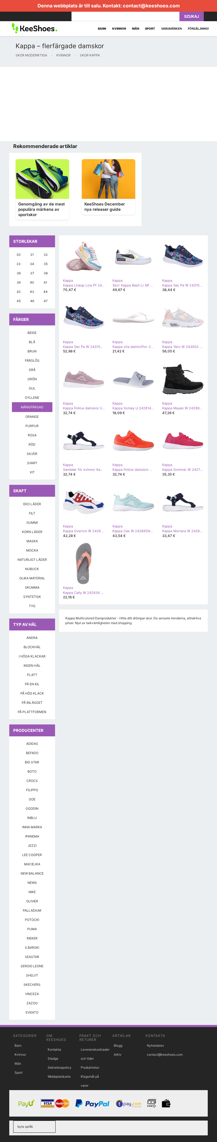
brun (32, 351)
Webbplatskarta (59, 1076)
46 (32, 301)
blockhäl (32, 647)
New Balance (32, 873)
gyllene (32, 398)
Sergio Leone (32, 966)
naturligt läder (32, 560)
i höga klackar (32, 656)
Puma (32, 929)
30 (18, 255)
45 (19, 301)
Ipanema (32, 836)
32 (46, 255)
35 (46, 264)
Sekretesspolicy (59, 1067)
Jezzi (32, 846)
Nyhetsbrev (155, 1045)
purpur (32, 426)
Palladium (32, 910)
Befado (32, 753)
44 (45, 292)
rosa (32, 435)
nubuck (32, 569)
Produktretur (90, 1067)
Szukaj (191, 16)
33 (18, 264)
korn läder (32, 532)
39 (19, 282)
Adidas (32, 744)
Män (18, 1063)
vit (32, 472)
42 (19, 292)
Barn (18, 1045)
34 (32, 264)
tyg (32, 606)
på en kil (32, 684)
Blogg (118, 1045)
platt (32, 675)
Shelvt (32, 975)
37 (32, 273)
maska (32, 541)
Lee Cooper (32, 855)
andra (32, 638)
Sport (18, 1072)
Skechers (32, 985)
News (32, 883)
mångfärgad (32, 407)
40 (32, 282)
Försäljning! (198, 28)
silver (32, 454)
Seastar (32, 957)
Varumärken (171, 28)
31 (32, 255)
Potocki (32, 920)
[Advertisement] (108, 104)
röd (32, 444)
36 (19, 273)
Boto (32, 771)
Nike (32, 892)
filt (32, 513)
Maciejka (32, 864)
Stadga (53, 1058)
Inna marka (32, 827)
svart (32, 463)
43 (32, 292)
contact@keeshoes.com (151, 5)
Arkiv (117, 1054)
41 (45, 282)
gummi (32, 523)
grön (32, 379)
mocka (32, 550)
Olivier (32, 901)
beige (32, 333)
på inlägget (32, 703)
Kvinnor (20, 1054)
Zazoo (32, 1003)
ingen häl (32, 666)
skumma (32, 587)
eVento (32, 1012)
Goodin (32, 808)
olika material (32, 578)
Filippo (32, 790)
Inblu (32, 818)
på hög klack (32, 693)
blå (32, 342)
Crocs (32, 781)
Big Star (32, 762)
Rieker (32, 938)
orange (32, 417)
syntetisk (32, 597)
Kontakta (54, 1049)
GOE (32, 799)
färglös (32, 360)
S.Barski (32, 948)
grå (32, 370)
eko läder (32, 504)
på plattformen (32, 712)
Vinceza (32, 994)
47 (46, 301)
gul (32, 388)
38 (46, 273)
